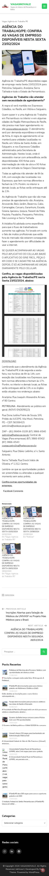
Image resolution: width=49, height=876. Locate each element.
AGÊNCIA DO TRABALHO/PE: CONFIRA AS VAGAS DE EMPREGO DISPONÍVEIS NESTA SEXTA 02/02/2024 (10, 525)
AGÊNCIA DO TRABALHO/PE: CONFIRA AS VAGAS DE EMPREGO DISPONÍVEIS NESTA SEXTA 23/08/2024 (32, 525)
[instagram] (4, 851)
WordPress (34, 872)
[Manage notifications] (43, 870)
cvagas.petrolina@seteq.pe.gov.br (19, 445)
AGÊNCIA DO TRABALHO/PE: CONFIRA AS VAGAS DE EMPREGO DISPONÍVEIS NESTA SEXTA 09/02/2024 (10, 562)
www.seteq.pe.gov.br (17, 128)
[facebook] (19, 851)
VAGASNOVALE (20, 4)
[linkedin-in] (11, 851)
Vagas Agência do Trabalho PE (15, 21)
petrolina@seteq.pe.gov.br (15, 435)
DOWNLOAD (9, 361)
